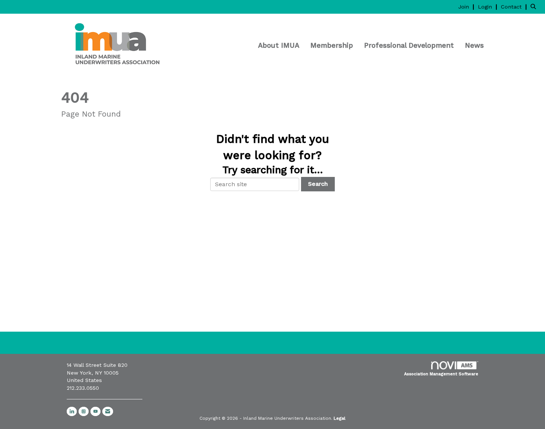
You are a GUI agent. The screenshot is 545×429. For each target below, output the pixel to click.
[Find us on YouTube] (95, 411)
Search (318, 183)
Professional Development (409, 45)
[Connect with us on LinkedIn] (72, 411)
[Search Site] (535, 6)
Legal (340, 418)
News (474, 45)
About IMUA (278, 45)
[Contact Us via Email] (107, 411)
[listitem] (467, 6)
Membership (331, 45)
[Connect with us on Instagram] (84, 411)
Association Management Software (441, 374)
